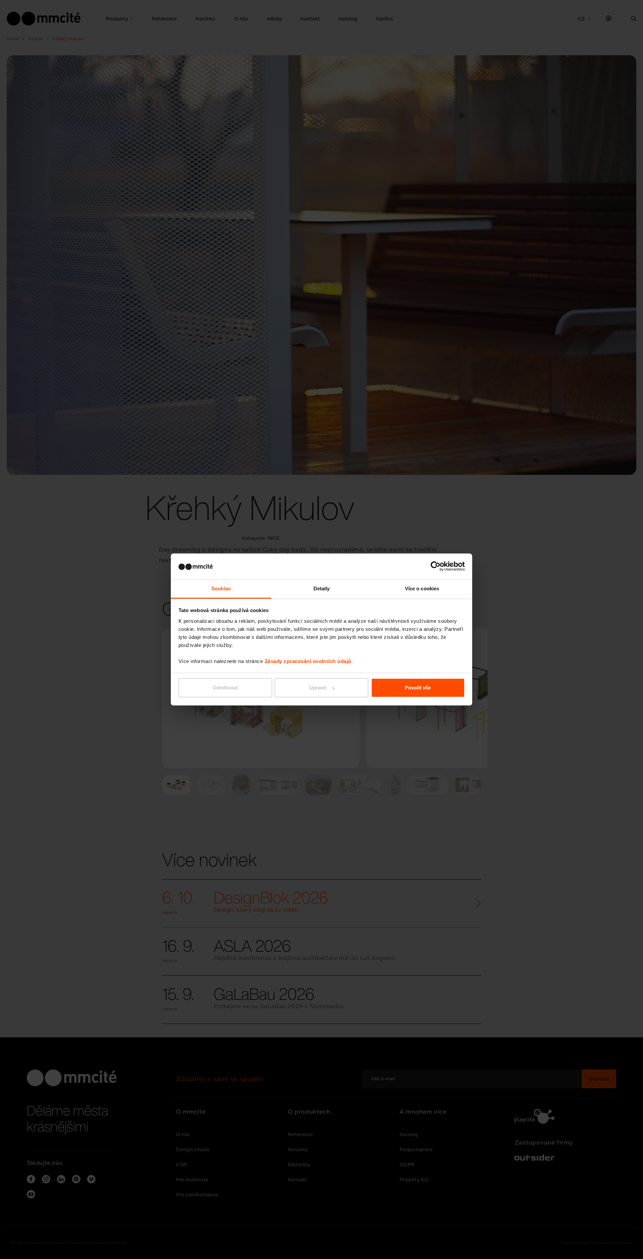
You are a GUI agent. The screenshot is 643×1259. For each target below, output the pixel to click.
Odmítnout (225, 687)
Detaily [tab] (321, 588)
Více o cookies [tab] (422, 588)
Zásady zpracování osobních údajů (308, 661)
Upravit (317, 687)
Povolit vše (418, 687)
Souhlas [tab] (221, 588)
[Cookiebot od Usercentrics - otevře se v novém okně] (435, 566)
